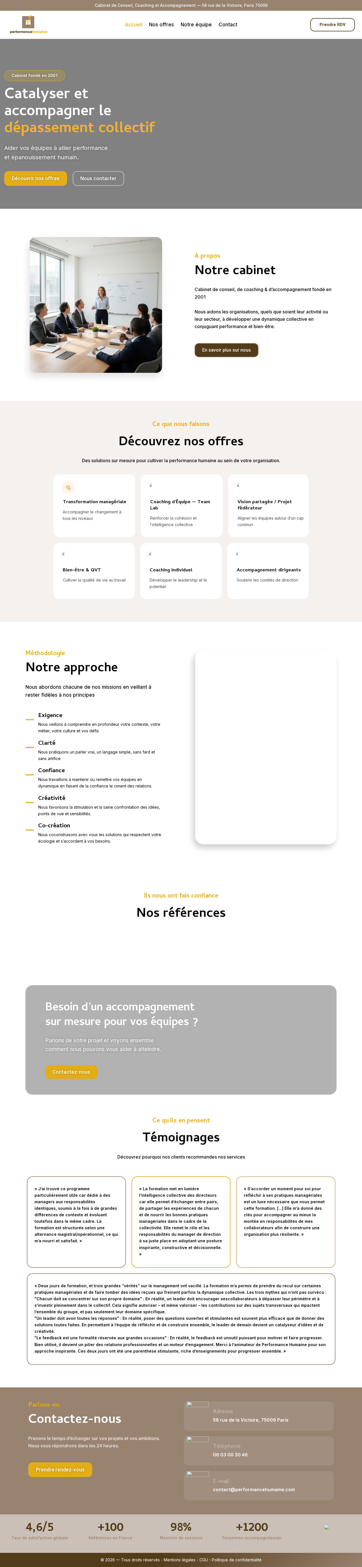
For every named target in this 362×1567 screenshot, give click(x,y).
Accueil (133, 24)
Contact (228, 24)
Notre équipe (196, 24)
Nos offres (161, 24)
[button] (60, 1469)
